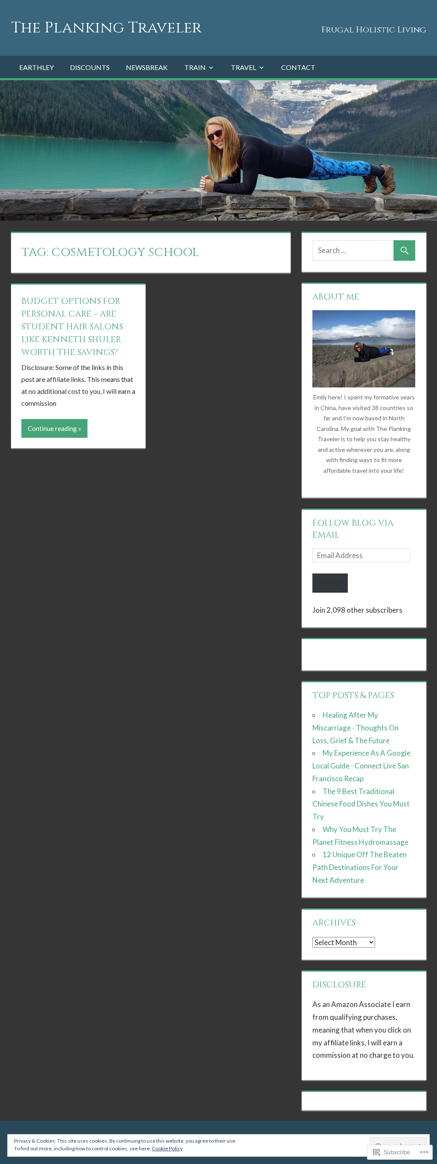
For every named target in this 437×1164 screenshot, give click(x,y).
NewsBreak (147, 67)
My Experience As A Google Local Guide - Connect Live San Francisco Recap (361, 765)
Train (195, 67)
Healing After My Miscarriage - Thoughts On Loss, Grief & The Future (355, 727)
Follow (330, 583)
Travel (243, 67)
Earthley (36, 67)
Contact (298, 67)
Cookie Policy (167, 1148)
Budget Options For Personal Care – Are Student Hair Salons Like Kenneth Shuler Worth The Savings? (72, 326)
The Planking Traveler (106, 27)
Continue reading (52, 428)
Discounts (90, 67)
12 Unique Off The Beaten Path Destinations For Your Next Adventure (359, 867)
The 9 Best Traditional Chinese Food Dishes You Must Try (361, 804)
